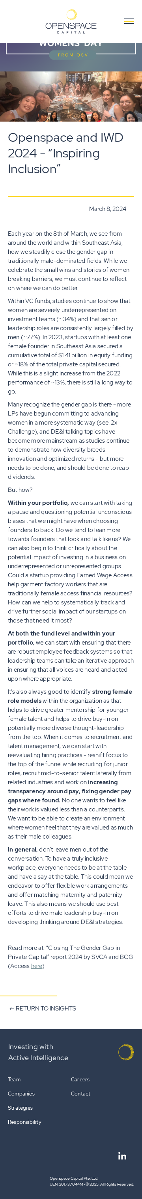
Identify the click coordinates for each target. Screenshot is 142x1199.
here (37, 966)
